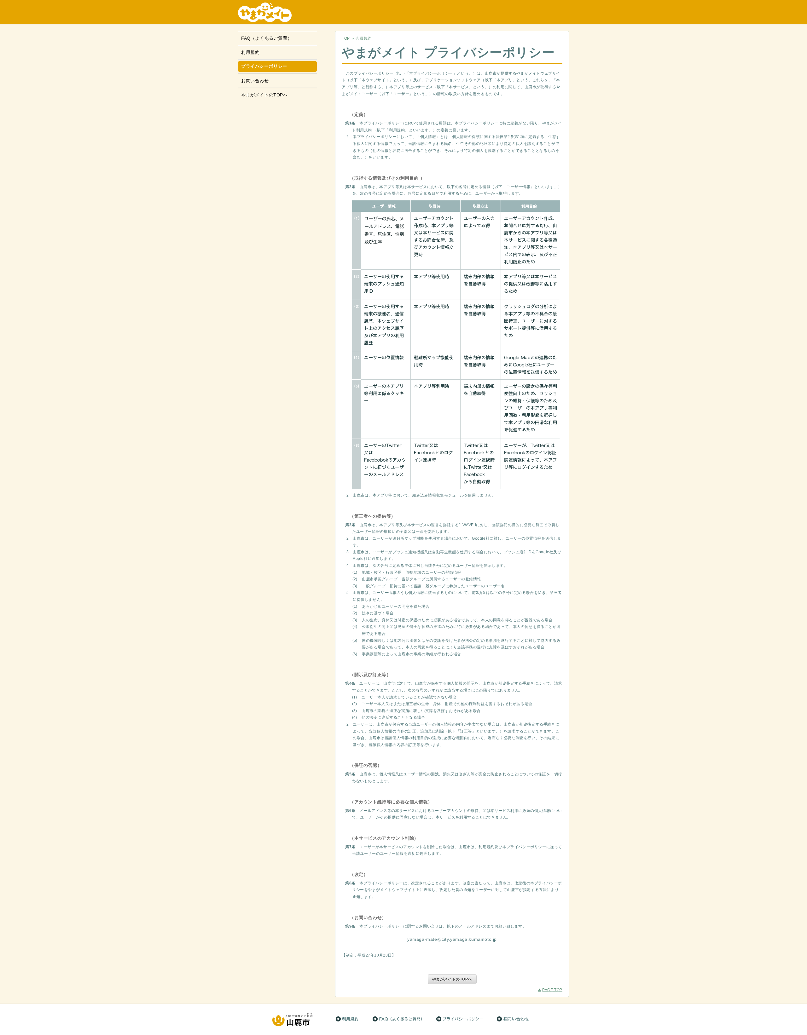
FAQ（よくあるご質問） (266, 38)
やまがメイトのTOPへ (264, 94)
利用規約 (250, 52)
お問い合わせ (255, 80)
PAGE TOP (552, 990)
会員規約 (363, 38)
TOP (346, 38)
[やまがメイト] (403, 12)
